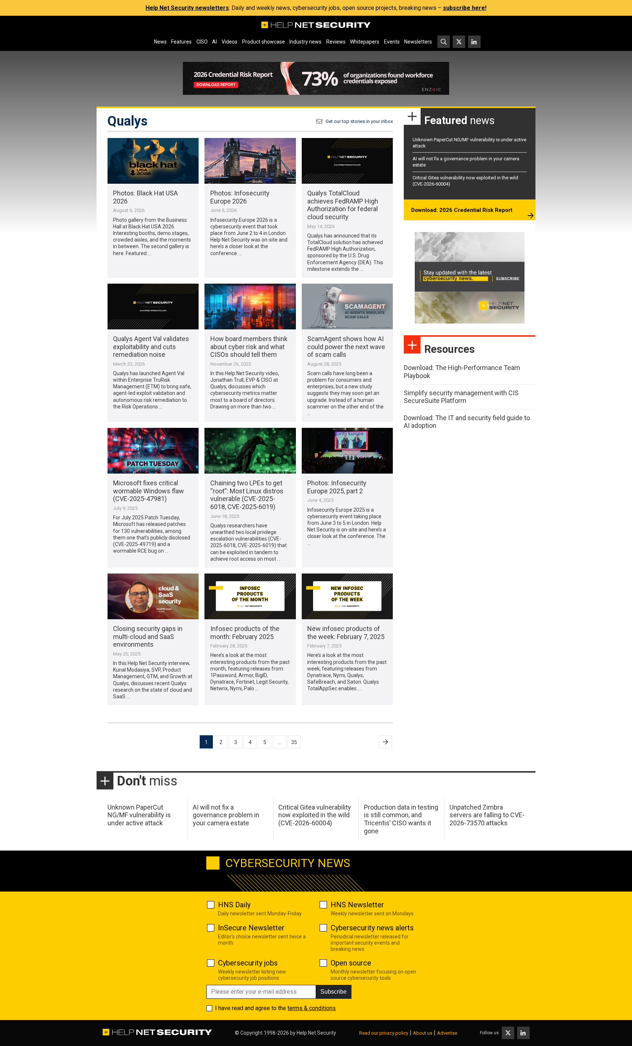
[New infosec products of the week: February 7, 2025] (347, 596)
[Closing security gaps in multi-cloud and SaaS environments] (153, 596)
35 (294, 742)
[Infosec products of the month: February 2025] (250, 596)
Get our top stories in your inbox (359, 121)
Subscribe (333, 992)
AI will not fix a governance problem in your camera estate (226, 815)
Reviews (336, 42)
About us (422, 1033)
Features (181, 42)
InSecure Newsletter (251, 927)
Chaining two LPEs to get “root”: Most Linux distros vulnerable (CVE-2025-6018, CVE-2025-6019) (246, 495)
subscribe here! (464, 7)
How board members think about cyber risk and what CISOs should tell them (248, 346)
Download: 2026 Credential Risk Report (461, 210)
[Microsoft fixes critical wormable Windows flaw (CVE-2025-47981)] (153, 451)
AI (214, 42)
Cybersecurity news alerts (372, 927)
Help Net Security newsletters (187, 7)
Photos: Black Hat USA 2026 (145, 197)
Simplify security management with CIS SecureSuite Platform (461, 397)
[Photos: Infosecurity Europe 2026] (250, 161)
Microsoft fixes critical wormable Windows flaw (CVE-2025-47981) (148, 491)
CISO (202, 42)
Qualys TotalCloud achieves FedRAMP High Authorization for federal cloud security (342, 205)
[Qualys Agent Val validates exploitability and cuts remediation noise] (153, 306)
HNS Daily (234, 904)
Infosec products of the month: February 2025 (244, 632)
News (160, 42)
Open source (351, 963)
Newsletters (418, 42)
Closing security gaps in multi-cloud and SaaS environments (148, 636)
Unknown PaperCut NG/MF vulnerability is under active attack (139, 815)
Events (392, 42)
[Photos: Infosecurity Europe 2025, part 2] (347, 451)
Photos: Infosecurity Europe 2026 (240, 197)
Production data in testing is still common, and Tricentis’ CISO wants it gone (401, 819)
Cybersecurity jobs (248, 963)
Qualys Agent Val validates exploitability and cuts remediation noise (151, 346)
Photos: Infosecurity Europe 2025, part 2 (336, 487)
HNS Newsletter (357, 904)
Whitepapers (364, 42)
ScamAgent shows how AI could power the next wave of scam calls (346, 346)
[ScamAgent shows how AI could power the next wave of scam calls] (347, 306)
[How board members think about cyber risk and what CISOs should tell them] (250, 306)
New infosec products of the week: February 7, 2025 (345, 632)
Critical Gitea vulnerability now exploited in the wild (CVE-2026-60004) (314, 815)
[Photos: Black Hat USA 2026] (153, 161)
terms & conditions (311, 1008)
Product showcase (263, 42)
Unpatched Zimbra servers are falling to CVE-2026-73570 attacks (486, 815)
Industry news (305, 42)
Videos (229, 42)
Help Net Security (316, 1033)
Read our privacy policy (383, 1033)
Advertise (447, 1033)
